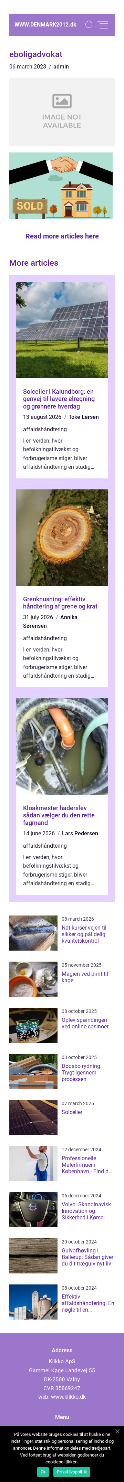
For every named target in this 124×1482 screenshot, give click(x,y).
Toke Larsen (84, 417)
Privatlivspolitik (72, 1472)
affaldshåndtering (45, 429)
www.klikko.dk (68, 1397)
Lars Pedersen (80, 833)
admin (61, 66)
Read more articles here (62, 236)
